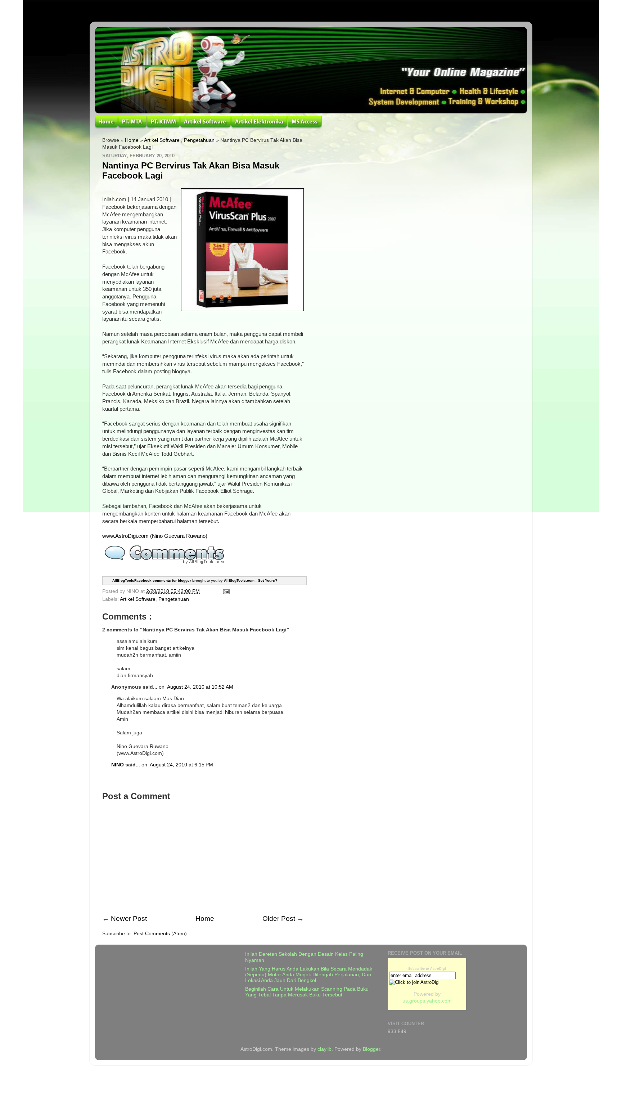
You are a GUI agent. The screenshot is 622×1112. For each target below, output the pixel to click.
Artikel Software (162, 140)
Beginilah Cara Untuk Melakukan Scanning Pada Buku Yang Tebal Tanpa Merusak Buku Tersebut (307, 992)
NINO (117, 764)
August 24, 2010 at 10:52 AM (200, 687)
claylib (324, 1049)
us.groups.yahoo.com (427, 1001)
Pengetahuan (199, 140)
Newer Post (129, 918)
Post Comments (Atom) (160, 933)
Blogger (371, 1049)
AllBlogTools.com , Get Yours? (250, 580)
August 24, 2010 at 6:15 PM (181, 764)
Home (132, 140)
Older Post (278, 918)
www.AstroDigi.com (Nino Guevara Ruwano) (154, 536)
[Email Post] (225, 591)
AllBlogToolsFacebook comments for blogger (151, 580)
